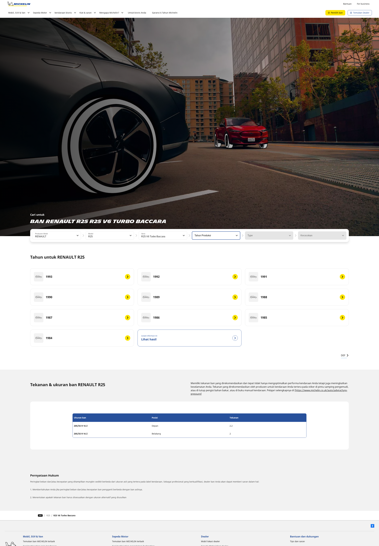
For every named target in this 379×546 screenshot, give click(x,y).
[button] (77, 235)
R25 (48, 515)
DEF (343, 355)
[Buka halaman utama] (19, 4)
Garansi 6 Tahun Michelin (165, 12)
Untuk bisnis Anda (137, 12)
